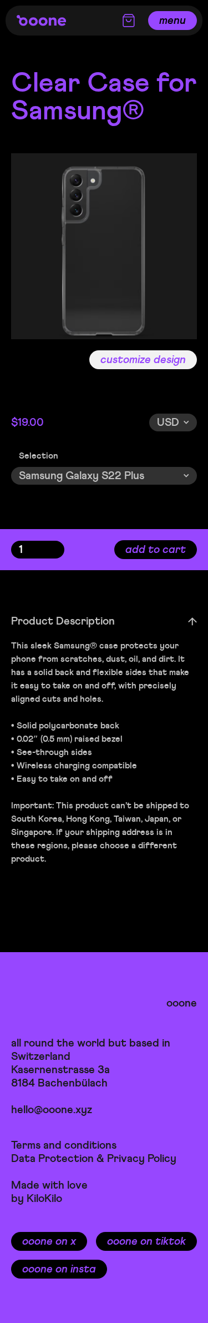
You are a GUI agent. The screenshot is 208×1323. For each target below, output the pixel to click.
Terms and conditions (63, 1145)
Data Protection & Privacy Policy (93, 1158)
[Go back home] (41, 20)
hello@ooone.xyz (51, 1109)
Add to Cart (155, 549)
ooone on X (49, 1241)
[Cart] (129, 20)
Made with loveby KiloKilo (49, 1191)
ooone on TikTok (146, 1241)
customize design (143, 359)
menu (172, 20)
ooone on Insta (59, 1269)
